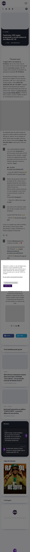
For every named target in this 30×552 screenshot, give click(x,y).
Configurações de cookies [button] (10, 282)
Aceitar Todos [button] (7, 285)
